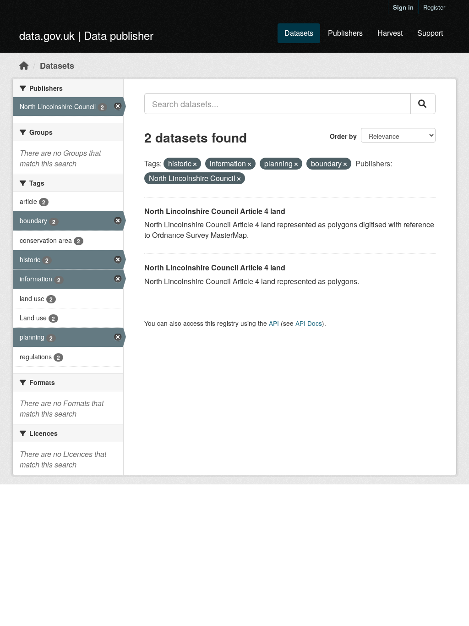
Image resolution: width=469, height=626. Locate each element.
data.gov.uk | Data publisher (86, 35)
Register (434, 7)
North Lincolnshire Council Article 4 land (214, 211)
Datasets (298, 32)
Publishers (345, 32)
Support (430, 32)
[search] (423, 103)
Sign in (403, 7)
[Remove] (194, 164)
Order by (343, 136)
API (274, 323)
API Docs (308, 323)
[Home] (23, 65)
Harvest (390, 32)
